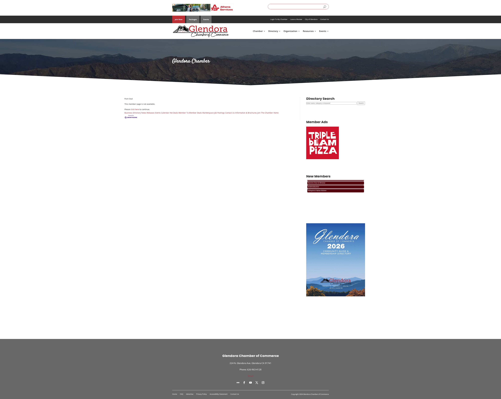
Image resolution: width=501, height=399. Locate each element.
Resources (308, 31)
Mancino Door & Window (316, 189)
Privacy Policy (201, 394)
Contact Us (324, 19)
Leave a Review (296, 19)
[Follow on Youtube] (250, 382)
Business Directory (132, 113)
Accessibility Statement (219, 394)
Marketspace (208, 113)
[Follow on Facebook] (244, 382)
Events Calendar (162, 113)
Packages (193, 19)
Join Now (178, 19)
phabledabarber (313, 181)
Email (250, 375)
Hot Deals (174, 113)
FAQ (181, 394)
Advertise (189, 394)
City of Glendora (311, 19)
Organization (290, 31)
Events (206, 19)
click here (135, 109)
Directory (273, 31)
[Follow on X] (256, 382)
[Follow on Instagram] (263, 382)
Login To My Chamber (278, 19)
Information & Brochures (246, 113)
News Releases (147, 113)
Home (276, 113)
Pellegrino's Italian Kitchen (317, 185)
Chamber (258, 31)
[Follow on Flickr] (238, 382)
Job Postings (219, 113)
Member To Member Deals (190, 113)
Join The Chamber (265, 113)
